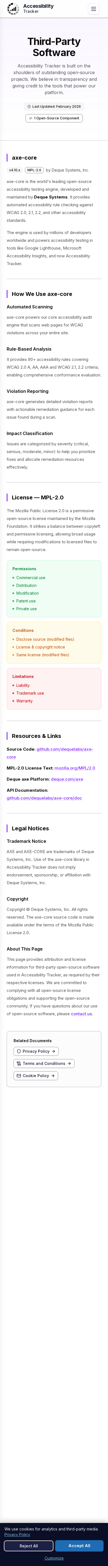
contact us (81, 1013)
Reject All (29, 1546)
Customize (54, 1558)
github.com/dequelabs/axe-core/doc (44, 798)
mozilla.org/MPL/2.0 (75, 768)
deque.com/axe (67, 779)
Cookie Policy (36, 1075)
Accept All (79, 1545)
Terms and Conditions (44, 1063)
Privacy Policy (36, 1051)
